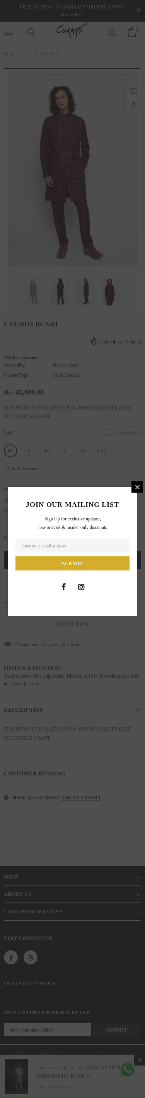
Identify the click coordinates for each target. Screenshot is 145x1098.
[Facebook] (64, 587)
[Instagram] (81, 587)
